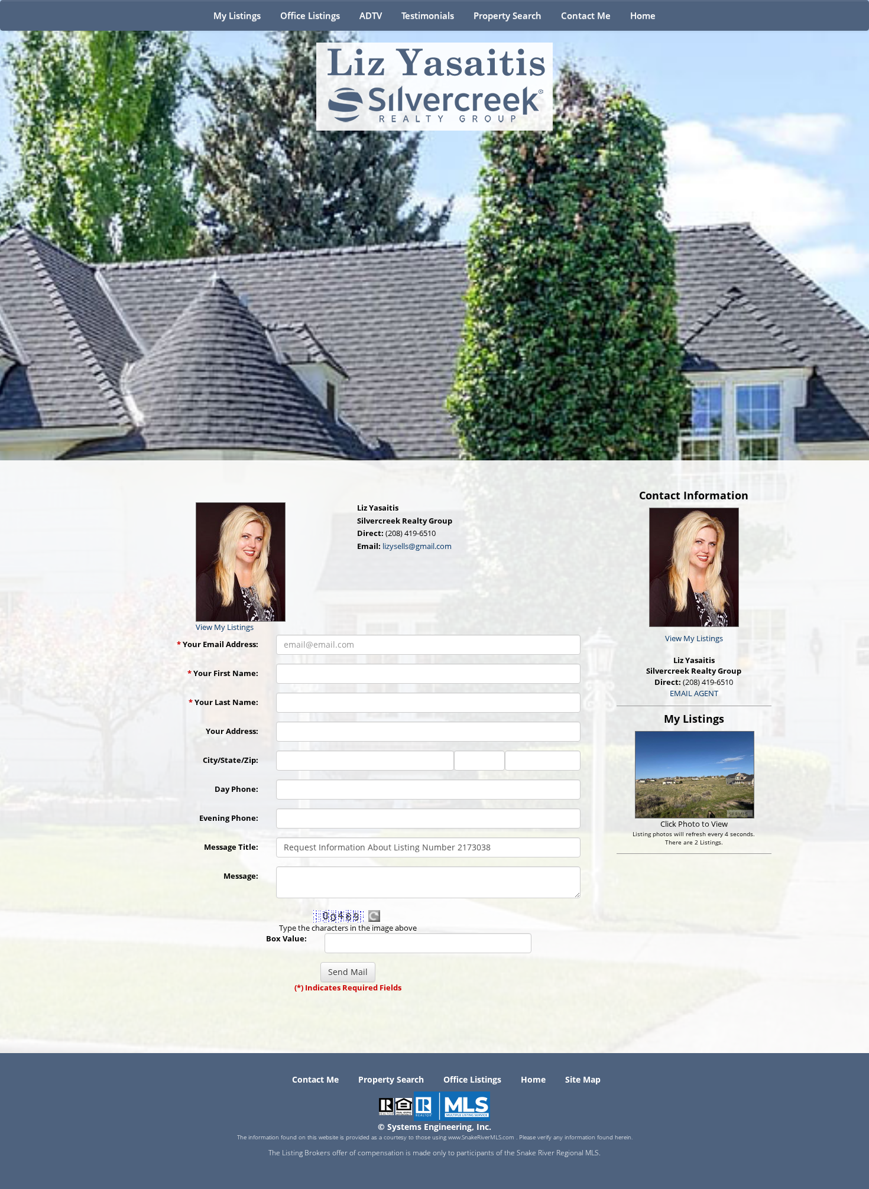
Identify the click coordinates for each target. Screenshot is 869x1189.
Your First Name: (222, 673)
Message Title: (231, 847)
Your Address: (232, 731)
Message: (240, 875)
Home (643, 15)
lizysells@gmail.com (417, 546)
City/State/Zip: (230, 760)
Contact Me (586, 15)
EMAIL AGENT (694, 693)
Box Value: (286, 938)
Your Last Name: (223, 702)
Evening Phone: (228, 818)
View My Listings (694, 638)
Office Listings (310, 15)
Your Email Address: (217, 644)
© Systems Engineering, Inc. (434, 1126)
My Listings (237, 15)
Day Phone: (236, 789)
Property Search (507, 15)
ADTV (370, 15)
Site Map (583, 1079)
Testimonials (427, 15)
